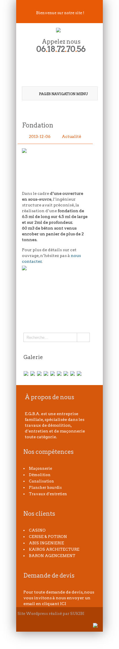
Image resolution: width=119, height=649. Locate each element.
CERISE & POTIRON (48, 537)
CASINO (37, 530)
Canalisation (41, 481)
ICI (63, 603)
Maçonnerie (40, 468)
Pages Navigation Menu (63, 94)
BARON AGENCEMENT (52, 556)
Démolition (40, 475)
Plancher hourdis (45, 487)
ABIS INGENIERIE (46, 543)
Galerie (33, 357)
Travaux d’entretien (48, 494)
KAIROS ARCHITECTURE (54, 549)
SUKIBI (77, 613)
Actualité (71, 136)
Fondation (37, 125)
